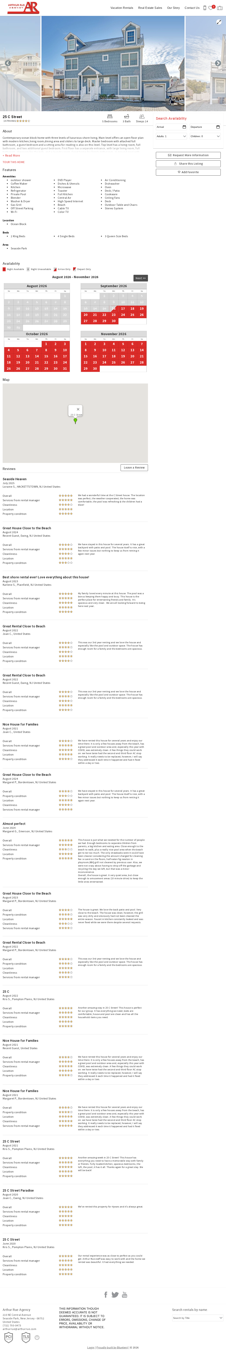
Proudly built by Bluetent (112, 1347)
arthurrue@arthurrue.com (19, 1329)
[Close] (78, 409)
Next (218, 63)
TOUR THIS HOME (14, 162)
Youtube (124, 1294)
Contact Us (192, 7)
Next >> (141, 278)
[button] (75, 421)
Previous (7, 63)
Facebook (105, 1294)
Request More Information (191, 155)
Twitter (115, 1294)
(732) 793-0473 (12, 1325)
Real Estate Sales (150, 7)
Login (90, 1347)
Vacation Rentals (122, 7)
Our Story (173, 7)
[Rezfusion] (37, 1337)
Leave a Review (134, 468)
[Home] (24, 8)
